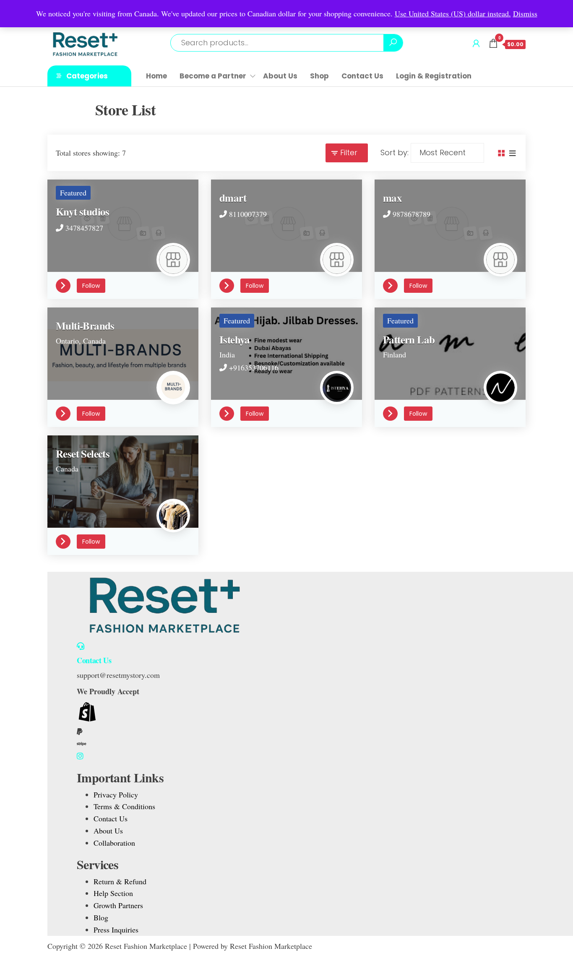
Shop (319, 76)
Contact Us (362, 76)
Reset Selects (82, 453)
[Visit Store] (66, 284)
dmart (232, 198)
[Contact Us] (80, 646)
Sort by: (394, 152)
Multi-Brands (85, 325)
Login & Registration (433, 76)
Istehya (234, 339)
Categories (87, 76)
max (392, 198)
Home (156, 76)
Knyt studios (82, 211)
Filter (348, 152)
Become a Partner (213, 76)
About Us (280, 76)
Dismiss (525, 13)
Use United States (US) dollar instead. (453, 13)
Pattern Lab (409, 339)
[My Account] (476, 43)
